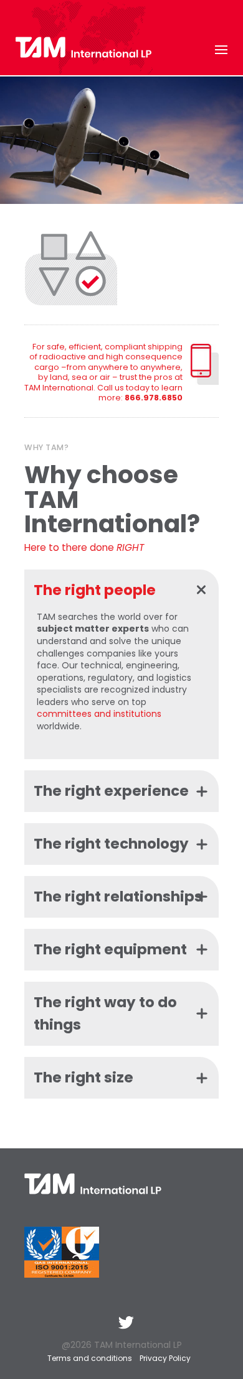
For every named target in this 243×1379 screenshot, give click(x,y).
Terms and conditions (89, 1358)
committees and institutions (99, 714)
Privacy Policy (165, 1358)
